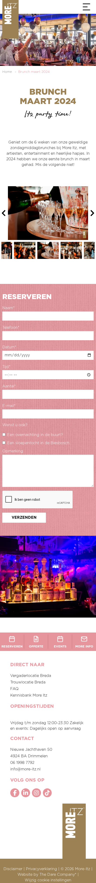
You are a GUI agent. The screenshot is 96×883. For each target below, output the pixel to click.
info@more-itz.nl (25, 769)
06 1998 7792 (22, 763)
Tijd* (6, 367)
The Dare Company (57, 874)
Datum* (9, 347)
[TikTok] (47, 792)
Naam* (8, 308)
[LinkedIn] (25, 792)
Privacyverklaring (41, 869)
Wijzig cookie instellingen (48, 880)
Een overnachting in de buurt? (35, 435)
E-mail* (9, 406)
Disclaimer (12, 869)
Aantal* (9, 386)
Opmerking (12, 451)
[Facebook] (14, 792)
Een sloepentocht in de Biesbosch (38, 443)
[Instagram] (36, 792)
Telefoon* (10, 327)
